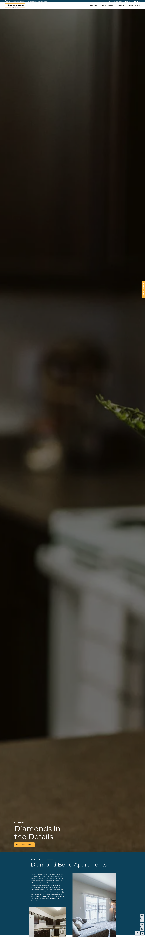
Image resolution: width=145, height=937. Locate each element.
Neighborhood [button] (107, 6)
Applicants (136, 1)
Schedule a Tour (134, 6)
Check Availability (24, 844)
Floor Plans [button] (93, 6)
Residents (126, 1)
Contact (121, 6)
